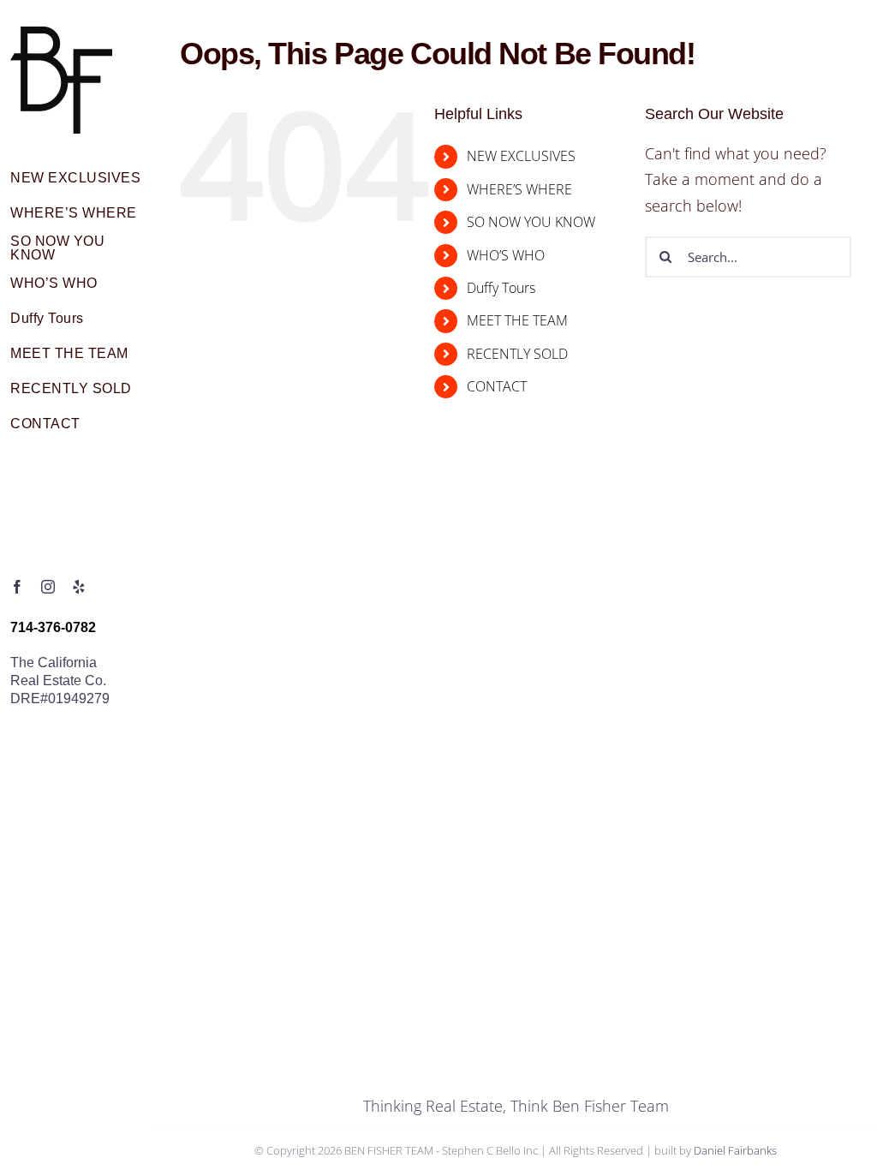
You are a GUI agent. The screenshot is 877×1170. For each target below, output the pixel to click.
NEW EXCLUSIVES (521, 155)
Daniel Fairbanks (735, 1150)
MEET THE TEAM (517, 320)
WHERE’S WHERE (519, 189)
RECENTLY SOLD (517, 353)
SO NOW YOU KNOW (531, 221)
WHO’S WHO (506, 255)
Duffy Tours (501, 287)
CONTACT (497, 386)
